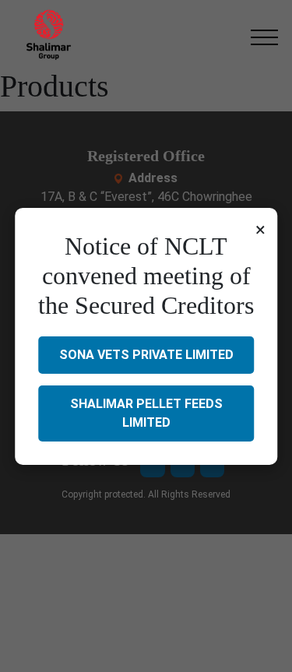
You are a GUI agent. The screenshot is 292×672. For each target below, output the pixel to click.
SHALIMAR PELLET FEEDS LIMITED (146, 413)
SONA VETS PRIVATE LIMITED (146, 354)
